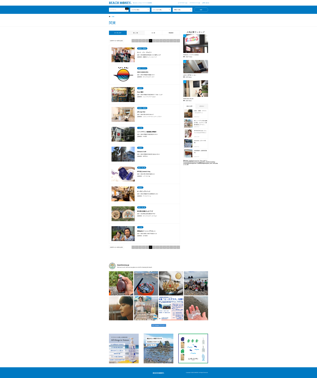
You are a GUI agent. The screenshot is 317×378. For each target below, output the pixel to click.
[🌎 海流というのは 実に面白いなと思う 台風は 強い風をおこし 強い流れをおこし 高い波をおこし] (146, 283)
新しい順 (135, 32)
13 (174, 40)
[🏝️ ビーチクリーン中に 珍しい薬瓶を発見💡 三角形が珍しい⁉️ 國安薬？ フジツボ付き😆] (121, 283)
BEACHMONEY (195, 372)
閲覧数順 (171, 32)
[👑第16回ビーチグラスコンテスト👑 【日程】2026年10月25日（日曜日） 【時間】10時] (171, 283)
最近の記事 (189, 106)
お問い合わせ (205, 2)
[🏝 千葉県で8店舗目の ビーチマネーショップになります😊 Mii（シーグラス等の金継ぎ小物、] (146, 308)
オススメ (202, 106)
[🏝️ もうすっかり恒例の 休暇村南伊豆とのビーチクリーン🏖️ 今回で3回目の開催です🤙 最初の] (171, 308)
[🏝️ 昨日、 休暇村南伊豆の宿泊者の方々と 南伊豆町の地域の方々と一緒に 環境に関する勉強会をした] (196, 283)
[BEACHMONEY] (158, 372)
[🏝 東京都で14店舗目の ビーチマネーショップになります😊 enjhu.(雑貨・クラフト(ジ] (121, 308)
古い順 (153, 32)
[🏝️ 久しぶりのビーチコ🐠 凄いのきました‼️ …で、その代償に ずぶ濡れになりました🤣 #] (196, 308)
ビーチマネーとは (182, 2)
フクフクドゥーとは (195, 2)
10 (167, 40)
